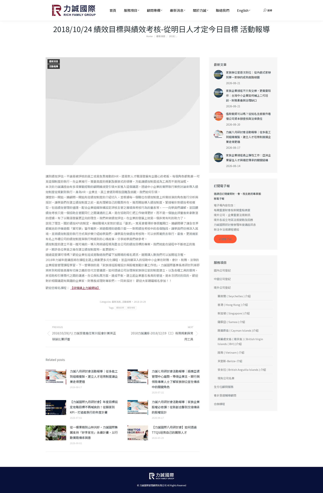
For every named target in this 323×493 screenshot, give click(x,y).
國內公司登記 (222, 270)
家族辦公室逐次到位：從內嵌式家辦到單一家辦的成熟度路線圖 (248, 74)
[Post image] (56, 376)
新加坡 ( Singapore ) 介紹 (234, 313)
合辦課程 (219, 404)
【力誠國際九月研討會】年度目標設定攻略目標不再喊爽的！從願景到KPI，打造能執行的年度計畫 (94, 407)
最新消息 (53, 61)
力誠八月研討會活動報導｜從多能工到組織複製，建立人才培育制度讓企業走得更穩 (94, 376)
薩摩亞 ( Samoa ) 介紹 (231, 322)
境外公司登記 (222, 287)
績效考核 (131, 308)
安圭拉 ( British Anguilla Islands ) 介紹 (242, 370)
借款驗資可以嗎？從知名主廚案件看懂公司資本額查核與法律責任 (248, 116)
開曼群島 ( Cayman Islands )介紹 (238, 330)
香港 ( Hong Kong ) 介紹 (233, 305)
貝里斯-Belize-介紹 (230, 361)
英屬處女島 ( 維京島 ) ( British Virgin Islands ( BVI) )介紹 (240, 341)
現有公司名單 (226, 378)
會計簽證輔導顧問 (225, 395)
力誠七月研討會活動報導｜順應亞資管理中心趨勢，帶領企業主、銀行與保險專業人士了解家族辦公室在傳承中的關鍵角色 (176, 379)
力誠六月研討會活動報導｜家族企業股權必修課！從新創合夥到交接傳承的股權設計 (176, 407)
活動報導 (53, 66)
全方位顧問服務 (223, 387)
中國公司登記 (222, 279)
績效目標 (120, 308)
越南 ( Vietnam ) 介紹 (231, 352)
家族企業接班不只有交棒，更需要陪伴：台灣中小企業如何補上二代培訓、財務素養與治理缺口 (248, 95)
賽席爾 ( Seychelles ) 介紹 (234, 296)
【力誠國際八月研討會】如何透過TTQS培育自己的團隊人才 (174, 430)
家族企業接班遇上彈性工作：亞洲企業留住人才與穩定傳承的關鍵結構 (248, 157)
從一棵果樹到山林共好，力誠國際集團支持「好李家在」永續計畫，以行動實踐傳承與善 (94, 432)
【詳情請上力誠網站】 (85, 287)
